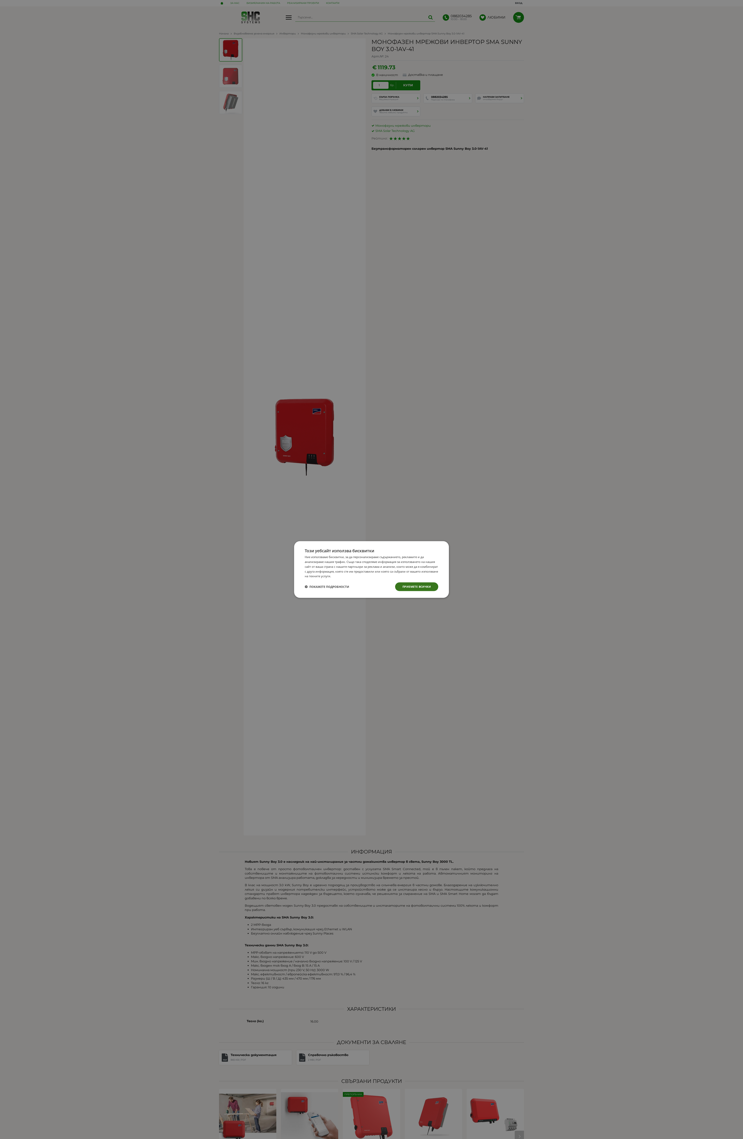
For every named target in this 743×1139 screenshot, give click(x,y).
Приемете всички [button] (416, 586)
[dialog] (371, 569)
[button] (327, 587)
